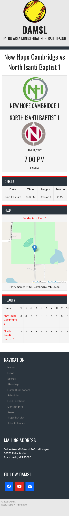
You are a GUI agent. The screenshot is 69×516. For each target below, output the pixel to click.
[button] (34, 248)
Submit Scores (16, 423)
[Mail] (30, 486)
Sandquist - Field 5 (34, 218)
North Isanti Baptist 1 (9, 335)
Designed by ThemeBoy (14, 504)
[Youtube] (19, 486)
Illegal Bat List (15, 417)
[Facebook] (9, 486)
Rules (10, 412)
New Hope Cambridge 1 (10, 319)
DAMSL (34, 29)
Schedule (13, 395)
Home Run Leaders (18, 389)
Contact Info (15, 406)
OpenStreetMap (53, 282)
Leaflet (36, 282)
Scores (11, 378)
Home (11, 367)
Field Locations (16, 400)
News (10, 372)
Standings (13, 384)
